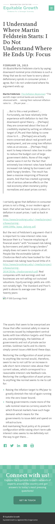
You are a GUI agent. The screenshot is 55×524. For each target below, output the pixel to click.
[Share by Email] (25, 445)
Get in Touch (27, 500)
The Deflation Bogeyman (33, 93)
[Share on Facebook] (5, 445)
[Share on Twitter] (12, 445)
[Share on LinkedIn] (18, 445)
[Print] (32, 445)
